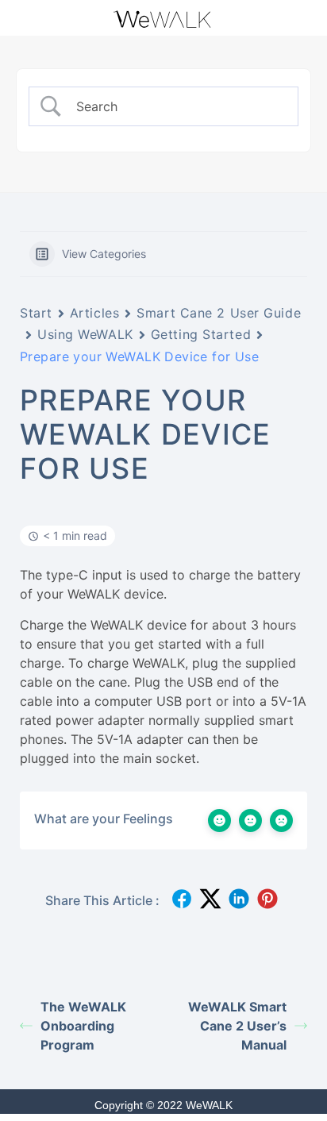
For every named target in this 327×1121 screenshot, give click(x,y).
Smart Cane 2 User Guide (219, 313)
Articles (94, 313)
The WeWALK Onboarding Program (83, 1026)
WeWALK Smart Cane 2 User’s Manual (237, 1026)
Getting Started (201, 334)
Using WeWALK (85, 334)
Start (36, 313)
